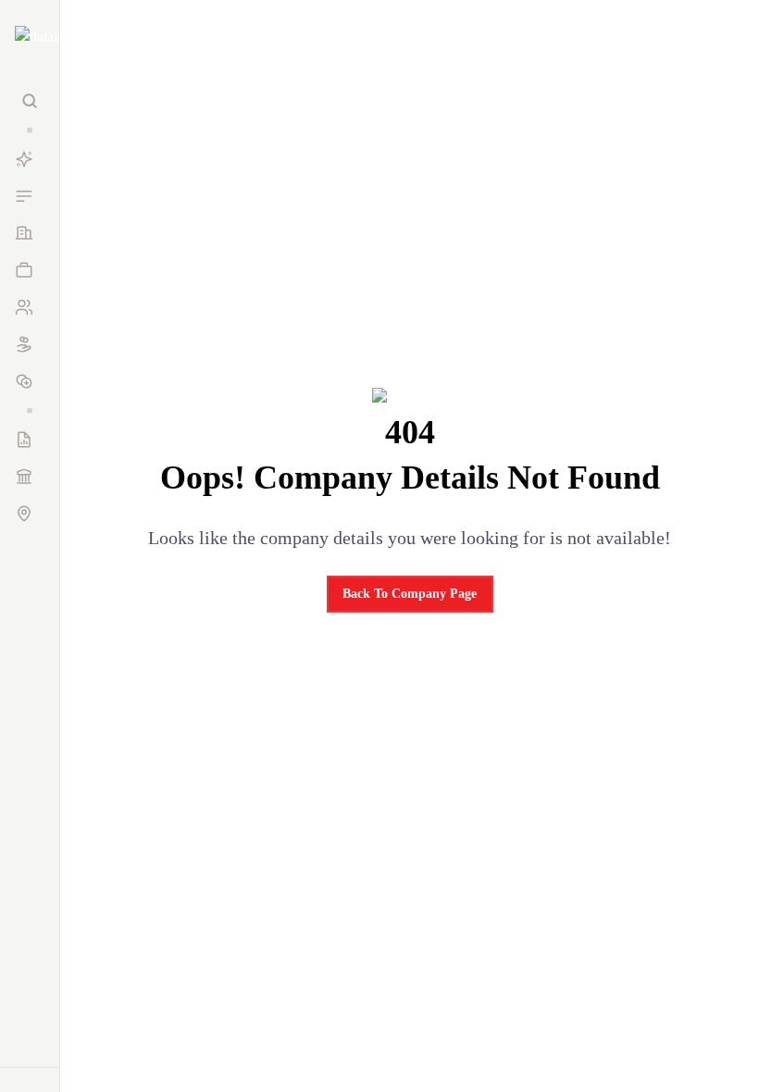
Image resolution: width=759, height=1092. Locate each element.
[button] (29, 130)
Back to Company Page (409, 594)
